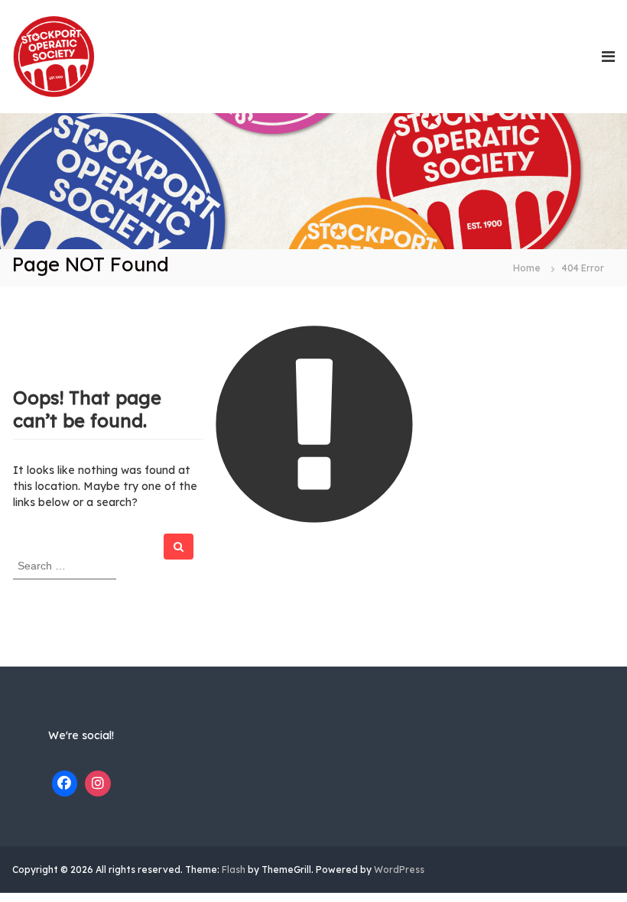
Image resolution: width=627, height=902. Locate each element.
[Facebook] (65, 783)
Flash (233, 869)
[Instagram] (98, 783)
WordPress (399, 869)
